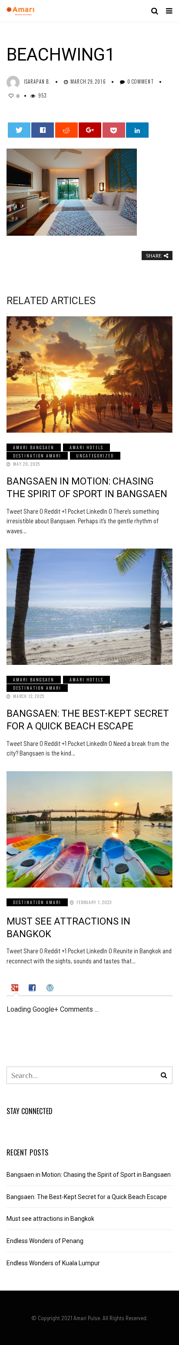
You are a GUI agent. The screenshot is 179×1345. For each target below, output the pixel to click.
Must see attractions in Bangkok (50, 1218)
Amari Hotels (86, 447)
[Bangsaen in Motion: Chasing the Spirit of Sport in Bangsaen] (89, 374)
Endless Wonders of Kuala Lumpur (53, 1263)
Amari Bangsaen (33, 447)
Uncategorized (95, 455)
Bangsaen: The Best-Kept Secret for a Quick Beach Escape (87, 1196)
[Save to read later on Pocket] (114, 130)
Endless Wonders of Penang (45, 1240)
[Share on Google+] (90, 130)
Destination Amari (37, 455)
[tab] (16, 987)
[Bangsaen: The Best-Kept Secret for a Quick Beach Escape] (89, 607)
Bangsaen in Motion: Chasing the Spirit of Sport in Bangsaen (89, 1174)
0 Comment (140, 81)
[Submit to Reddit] (66, 130)
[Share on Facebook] (42, 130)
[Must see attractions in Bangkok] (89, 829)
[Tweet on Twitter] (19, 130)
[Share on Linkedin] (137, 130)
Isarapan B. (37, 81)
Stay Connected (30, 1111)
